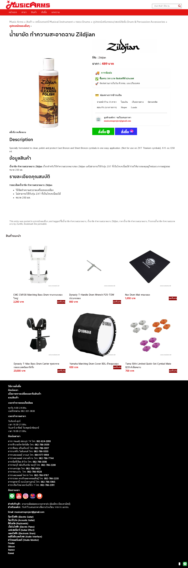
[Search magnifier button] (179, 6)
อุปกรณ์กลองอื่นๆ (19, 26)
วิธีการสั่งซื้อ (14, 386)
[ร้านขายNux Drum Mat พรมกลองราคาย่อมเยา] (149, 266)
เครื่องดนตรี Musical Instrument (54, 21)
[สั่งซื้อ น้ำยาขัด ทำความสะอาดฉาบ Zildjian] (103, 132)
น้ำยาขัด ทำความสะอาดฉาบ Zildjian (102, 221)
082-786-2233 (51, 478)
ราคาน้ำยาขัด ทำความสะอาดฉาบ (133, 221)
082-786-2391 (47, 485)
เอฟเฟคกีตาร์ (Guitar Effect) (21, 530)
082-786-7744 (46, 458)
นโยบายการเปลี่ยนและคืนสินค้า (24, 393)
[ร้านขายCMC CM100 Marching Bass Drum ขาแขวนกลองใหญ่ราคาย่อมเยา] (38, 266)
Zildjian (102, 57)
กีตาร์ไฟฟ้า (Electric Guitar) (20, 517)
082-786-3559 (42, 444)
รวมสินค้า (13, 397)
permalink (42, 224)
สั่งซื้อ (44, 12)
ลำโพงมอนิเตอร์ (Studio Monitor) (23, 540)
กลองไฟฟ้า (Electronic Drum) (21, 533)
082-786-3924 (33, 468)
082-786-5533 (41, 451)
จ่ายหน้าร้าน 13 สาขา (107, 102)
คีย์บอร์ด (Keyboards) (18, 523)
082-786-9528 (34, 471)
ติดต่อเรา (13, 390)
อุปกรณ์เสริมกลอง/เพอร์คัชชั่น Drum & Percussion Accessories (129, 21)
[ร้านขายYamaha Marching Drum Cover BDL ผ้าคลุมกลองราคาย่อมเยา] (94, 335)
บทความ (55, 12)
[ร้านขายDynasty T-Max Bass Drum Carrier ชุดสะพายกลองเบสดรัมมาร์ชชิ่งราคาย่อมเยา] (38, 335)
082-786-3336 (40, 461)
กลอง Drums (82, 21)
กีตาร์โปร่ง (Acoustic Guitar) (21, 520)
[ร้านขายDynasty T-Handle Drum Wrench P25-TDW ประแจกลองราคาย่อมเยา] (93, 266)
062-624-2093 (44, 441)
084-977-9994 (42, 455)
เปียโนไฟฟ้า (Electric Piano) (21, 527)
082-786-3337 (42, 448)
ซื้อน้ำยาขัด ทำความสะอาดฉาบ (73, 221)
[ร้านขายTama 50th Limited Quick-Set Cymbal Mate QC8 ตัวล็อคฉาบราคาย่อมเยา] (149, 335)
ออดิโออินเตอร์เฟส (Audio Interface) (25, 536)
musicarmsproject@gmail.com (117, 121)
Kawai (11, 553)
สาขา (24, 12)
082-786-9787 (41, 475)
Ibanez (11, 550)
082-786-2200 (48, 465)
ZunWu (19, 224)
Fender (11, 543)
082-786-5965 (48, 482)
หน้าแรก (13, 12)
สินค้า (34, 12)
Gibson (11, 546)
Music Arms (16, 21)
